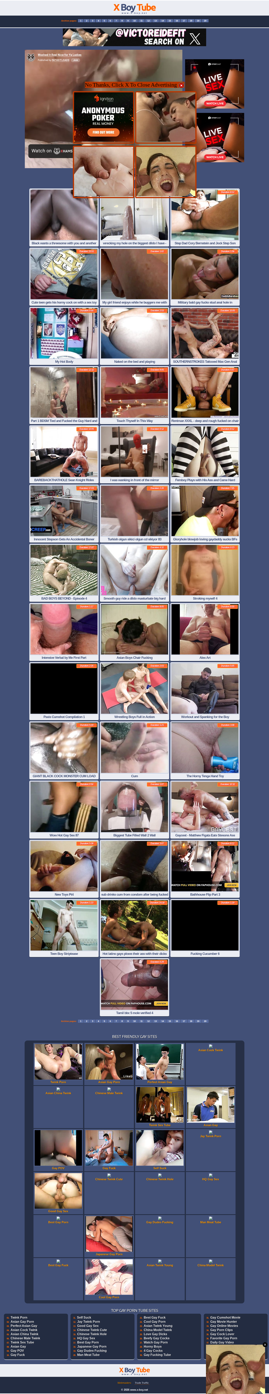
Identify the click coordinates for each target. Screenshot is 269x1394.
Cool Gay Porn (155, 1321)
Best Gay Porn (88, 1342)
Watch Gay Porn (156, 1342)
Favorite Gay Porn (223, 1338)
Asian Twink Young (158, 1325)
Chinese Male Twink (25, 1338)
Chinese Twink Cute (92, 1330)
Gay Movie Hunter (223, 1321)
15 (170, 21)
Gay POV (17, 1350)
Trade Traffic (142, 1383)
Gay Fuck (18, 1355)
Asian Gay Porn (22, 1321)
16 (177, 21)
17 (184, 21)
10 (134, 21)
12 (148, 21)
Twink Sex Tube (22, 1342)
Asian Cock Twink (24, 1330)
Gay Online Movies (224, 1325)
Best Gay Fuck (155, 1317)
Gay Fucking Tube (157, 1355)
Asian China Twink (24, 1334)
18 (191, 21)
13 (155, 21)
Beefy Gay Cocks (157, 1338)
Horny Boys (153, 1346)
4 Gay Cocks (153, 1350)
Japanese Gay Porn (92, 1346)
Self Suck (84, 1317)
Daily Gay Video (222, 1342)
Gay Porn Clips (221, 1330)
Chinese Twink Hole (92, 1334)
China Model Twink (158, 1330)
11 (141, 21)
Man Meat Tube (88, 1355)
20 (205, 21)
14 (162, 21)
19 (198, 21)
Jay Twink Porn (88, 1321)
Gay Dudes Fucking (92, 1350)
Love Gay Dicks (155, 1334)
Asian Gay (18, 1346)
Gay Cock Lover (222, 1334)
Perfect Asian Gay (24, 1325)
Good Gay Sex (88, 1325)
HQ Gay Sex (86, 1338)
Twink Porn (19, 1317)
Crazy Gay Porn (222, 1346)
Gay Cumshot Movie (225, 1317)
